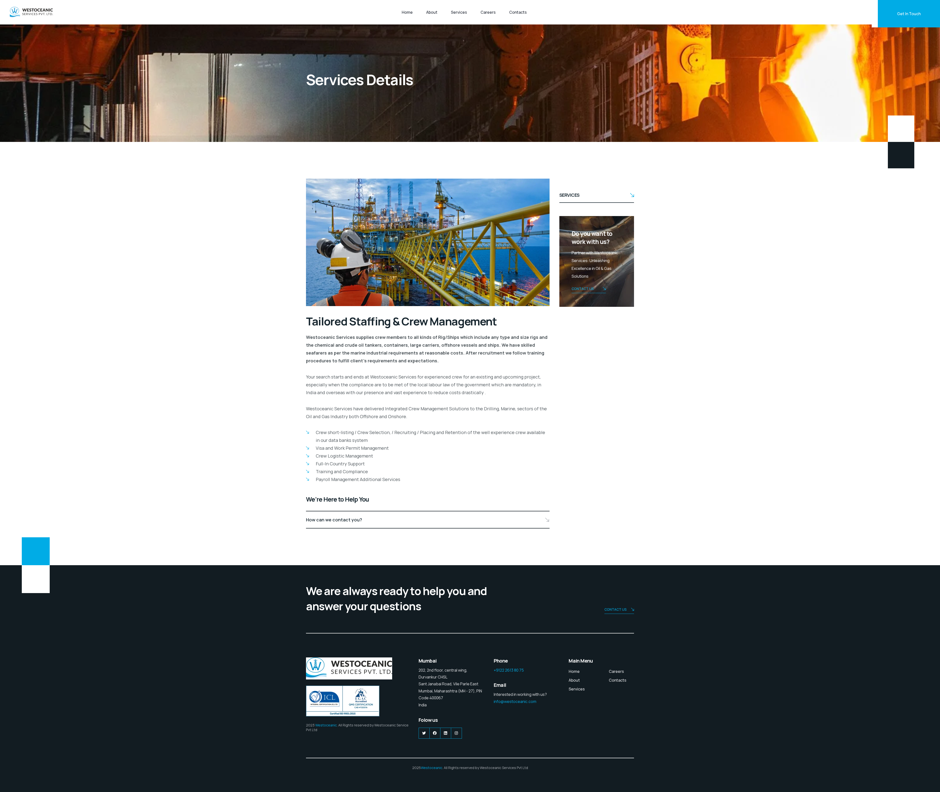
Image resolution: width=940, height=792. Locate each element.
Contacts (518, 12)
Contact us (615, 609)
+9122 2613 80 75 (509, 670)
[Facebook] (435, 733)
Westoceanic (326, 725)
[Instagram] (456, 733)
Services (459, 12)
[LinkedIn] (445, 733)
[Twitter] (424, 733)
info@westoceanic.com (515, 701)
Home (407, 12)
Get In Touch (909, 13)
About (431, 12)
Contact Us (583, 288)
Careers (488, 12)
